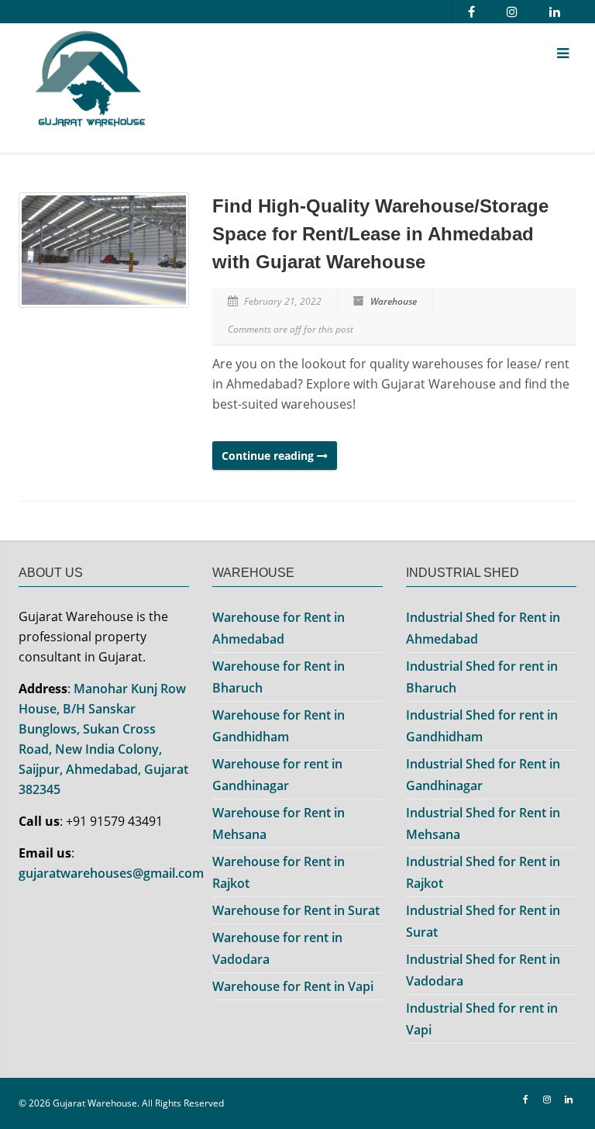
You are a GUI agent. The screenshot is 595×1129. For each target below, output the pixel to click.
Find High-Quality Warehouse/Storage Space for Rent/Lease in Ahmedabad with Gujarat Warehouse (380, 233)
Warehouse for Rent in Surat (296, 910)
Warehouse (393, 301)
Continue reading (269, 455)
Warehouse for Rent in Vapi (292, 986)
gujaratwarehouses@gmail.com (111, 873)
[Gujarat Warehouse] (201, 82)
